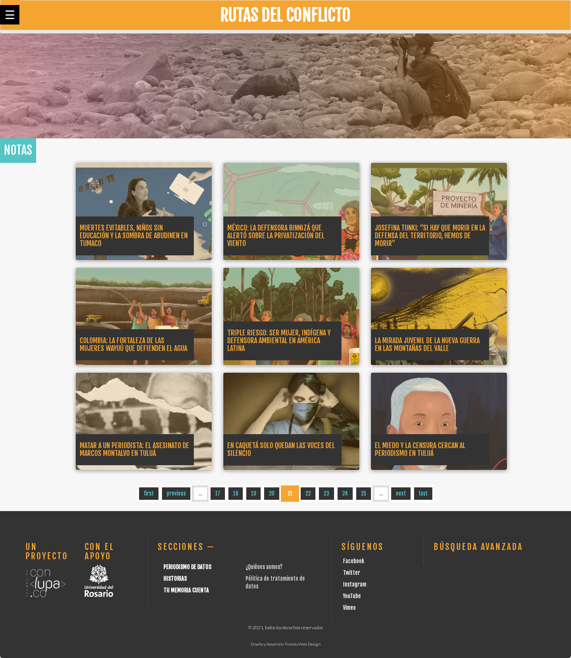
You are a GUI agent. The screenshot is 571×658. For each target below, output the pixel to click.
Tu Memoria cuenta (186, 590)
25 (363, 493)
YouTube (352, 596)
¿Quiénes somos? (263, 567)
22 (308, 493)
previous (176, 493)
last (423, 493)
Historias (175, 578)
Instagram (354, 584)
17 (217, 493)
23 (326, 493)
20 (272, 493)
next (401, 493)
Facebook (353, 561)
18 (235, 493)
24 (345, 493)
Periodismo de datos (187, 567)
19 (253, 493)
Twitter (351, 572)
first (149, 493)
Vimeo (349, 607)
